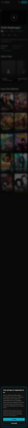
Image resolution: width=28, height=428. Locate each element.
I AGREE (14, 419)
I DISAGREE (14, 423)
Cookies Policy (13, 415)
